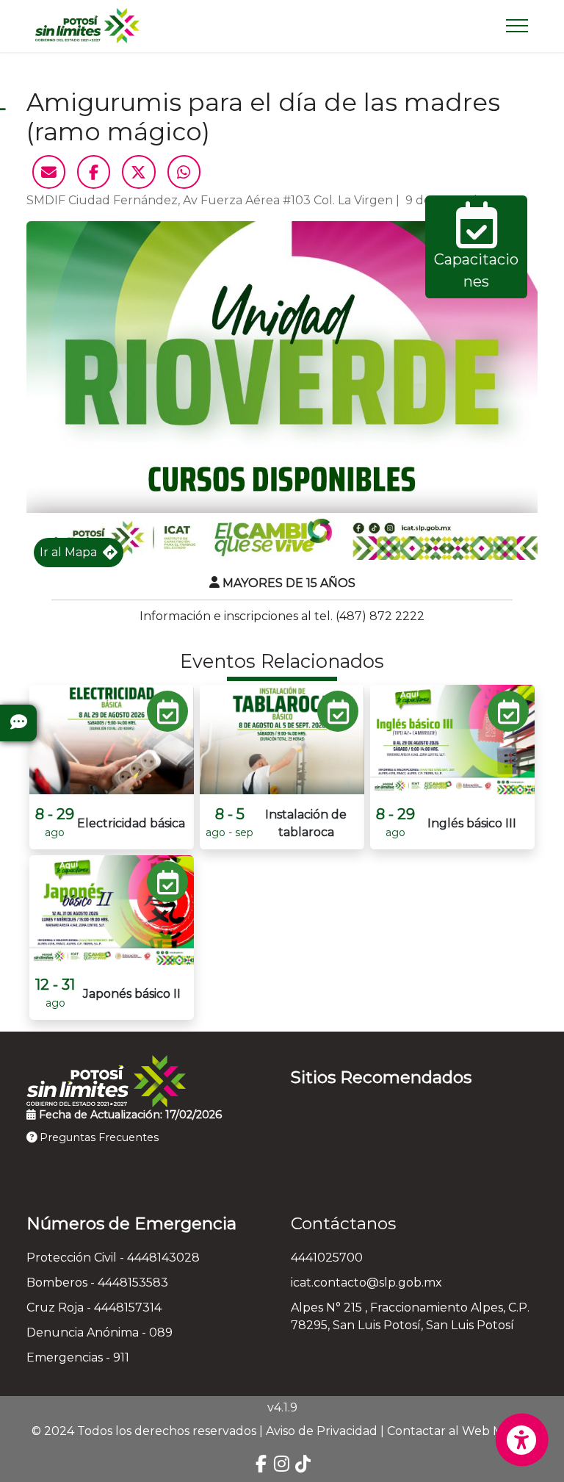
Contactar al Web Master (460, 1431)
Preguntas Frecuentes (98, 1137)
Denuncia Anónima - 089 (99, 1332)
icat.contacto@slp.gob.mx (366, 1282)
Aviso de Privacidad (321, 1431)
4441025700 (327, 1258)
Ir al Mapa (68, 552)
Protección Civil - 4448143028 (113, 1258)
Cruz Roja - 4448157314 (94, 1307)
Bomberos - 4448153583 (97, 1282)
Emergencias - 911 (77, 1357)
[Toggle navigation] (517, 25)
